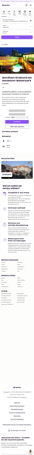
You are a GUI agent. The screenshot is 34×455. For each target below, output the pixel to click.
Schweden (20, 269)
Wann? (5, 25)
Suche (17, 37)
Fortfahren (17, 121)
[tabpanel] (17, 28)
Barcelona (4, 282)
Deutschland (4, 269)
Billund (19, 278)
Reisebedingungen (17, 409)
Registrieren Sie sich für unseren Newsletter (17, 424)
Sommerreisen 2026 (6, 293)
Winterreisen (20, 293)
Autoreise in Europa (6, 300)
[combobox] (16, 21)
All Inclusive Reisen (6, 295)
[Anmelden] (26, 5)
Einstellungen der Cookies (18, 430)
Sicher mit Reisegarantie (17, 413)
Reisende (5, 31)
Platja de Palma (21, 280)
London (19, 282)
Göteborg (19, 286)
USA (18, 271)
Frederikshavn (4, 286)
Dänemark (20, 262)
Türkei (2, 264)
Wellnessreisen (21, 298)
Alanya (3, 278)
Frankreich (4, 266)
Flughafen (7, 117)
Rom (2, 284)
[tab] (4, 13)
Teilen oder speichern (17, 126)
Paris (2, 280)
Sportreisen (4, 298)
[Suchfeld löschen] (31, 21)
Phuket (19, 284)
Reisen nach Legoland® (7, 304)
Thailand (3, 271)
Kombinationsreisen (22, 295)
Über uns (17, 403)
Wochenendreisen (6, 302)
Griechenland (20, 266)
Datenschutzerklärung (17, 406)
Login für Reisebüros (17, 419)
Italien (18, 264)
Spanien (3, 262)
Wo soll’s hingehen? (8, 19)
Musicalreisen (20, 302)
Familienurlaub (21, 300)
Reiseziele (17, 416)
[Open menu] (30, 5)
